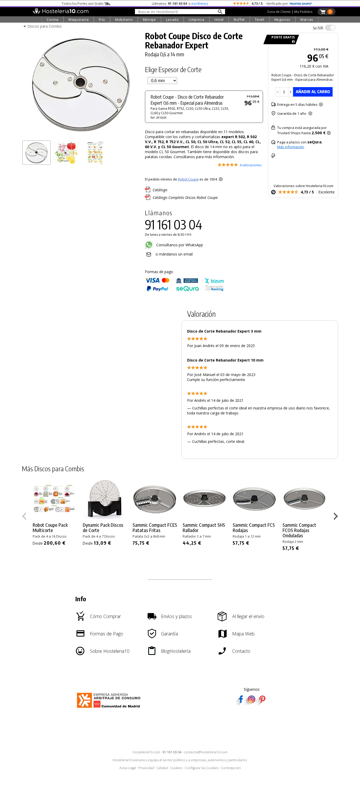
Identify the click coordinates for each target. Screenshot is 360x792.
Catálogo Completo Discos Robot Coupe (185, 197)
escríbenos (199, 3)
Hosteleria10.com (146, 752)
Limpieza (196, 19)
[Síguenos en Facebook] (241, 704)
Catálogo (160, 189)
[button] (336, 517)
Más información (290, 146)
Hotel (219, 19)
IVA (318, 28)
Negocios (282, 19)
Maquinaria (79, 19)
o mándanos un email (174, 254)
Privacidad (146, 768)
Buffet (239, 19)
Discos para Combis (44, 26)
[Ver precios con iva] (330, 28)
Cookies (176, 768)
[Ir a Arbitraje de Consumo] (110, 708)
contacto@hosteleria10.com (205, 752)
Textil (259, 19)
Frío (102, 19)
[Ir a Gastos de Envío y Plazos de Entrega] (292, 41)
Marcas (306, 19)
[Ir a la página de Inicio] (60, 13)
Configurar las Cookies (202, 768)
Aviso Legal (127, 768)
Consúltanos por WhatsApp (179, 244)
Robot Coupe (188, 179)
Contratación (231, 768)
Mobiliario (124, 19)
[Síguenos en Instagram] (251, 704)
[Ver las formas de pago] (184, 290)
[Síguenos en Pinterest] (262, 704)
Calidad (162, 768)
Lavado (172, 19)
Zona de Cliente (279, 11)
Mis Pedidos (303, 11)
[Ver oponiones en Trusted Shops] (300, 3)
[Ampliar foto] (81, 136)
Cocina (53, 19)
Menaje (149, 19)
